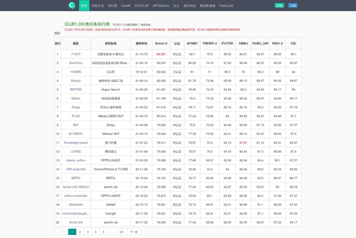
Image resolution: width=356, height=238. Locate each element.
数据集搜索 (207, 5)
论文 (176, 5)
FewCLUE (226, 5)
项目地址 (190, 5)
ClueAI (125, 5)
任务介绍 (97, 5)
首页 (84, 5)
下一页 (134, 231)
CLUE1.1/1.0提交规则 (125, 24)
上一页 (61, 231)
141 (121, 231)
